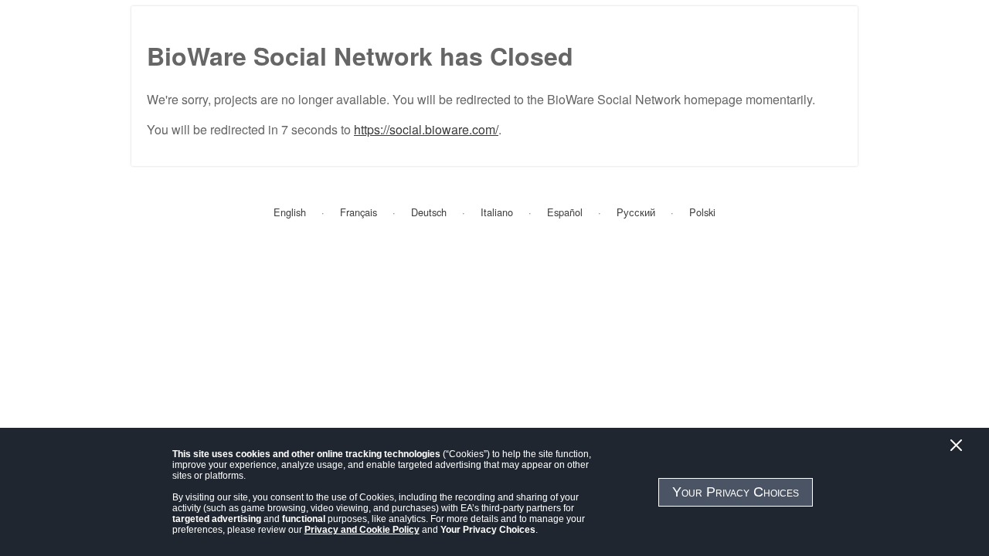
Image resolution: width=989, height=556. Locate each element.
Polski (702, 212)
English (290, 212)
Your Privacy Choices (735, 492)
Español (565, 212)
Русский (636, 212)
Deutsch (429, 212)
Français (358, 212)
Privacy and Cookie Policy (362, 529)
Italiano (497, 212)
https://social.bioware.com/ (426, 129)
